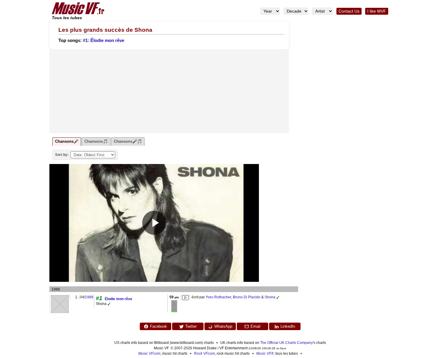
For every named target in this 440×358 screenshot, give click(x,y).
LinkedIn (287, 326)
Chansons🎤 (66, 141)
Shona (270, 297)
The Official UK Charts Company (286, 343)
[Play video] (154, 223)
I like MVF (376, 11)
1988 (89, 297)
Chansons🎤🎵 (128, 141)
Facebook (158, 326)
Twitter (191, 326)
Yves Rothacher (218, 297)
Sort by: (62, 155)
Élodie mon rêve (118, 299)
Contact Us (349, 11)
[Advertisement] (169, 91)
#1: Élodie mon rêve (103, 40)
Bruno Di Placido (246, 297)
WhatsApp (223, 326)
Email (255, 326)
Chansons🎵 (96, 141)
